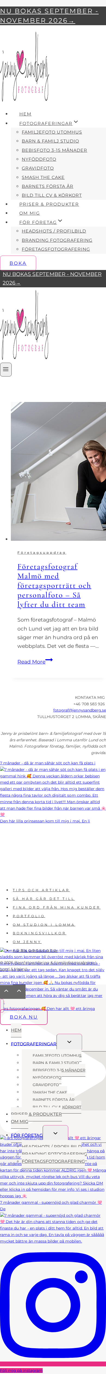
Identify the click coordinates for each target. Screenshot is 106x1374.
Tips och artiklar (41, 890)
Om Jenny (27, 942)
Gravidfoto (38, 168)
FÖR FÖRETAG (27, 1135)
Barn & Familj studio (50, 141)
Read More (35, 662)
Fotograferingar (34, 1043)
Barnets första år (47, 186)
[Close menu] (2, 1006)
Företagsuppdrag (41, 553)
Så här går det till (44, 899)
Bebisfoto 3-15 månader (54, 150)
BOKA (18, 263)
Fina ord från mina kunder (57, 907)
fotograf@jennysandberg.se (79, 710)
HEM (25, 114)
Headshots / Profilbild (54, 231)
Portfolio (29, 916)
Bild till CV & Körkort (52, 195)
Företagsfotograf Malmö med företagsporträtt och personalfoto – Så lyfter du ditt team (54, 585)
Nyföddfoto (39, 159)
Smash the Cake (43, 177)
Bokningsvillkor (39, 933)
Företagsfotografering (56, 249)
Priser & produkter (49, 204)
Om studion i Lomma (44, 924)
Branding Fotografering (57, 240)
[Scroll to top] (6, 992)
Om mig (29, 213)
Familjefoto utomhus (52, 132)
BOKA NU (24, 1017)
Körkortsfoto (35, 950)
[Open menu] (6, 369)
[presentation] (58, 472)
